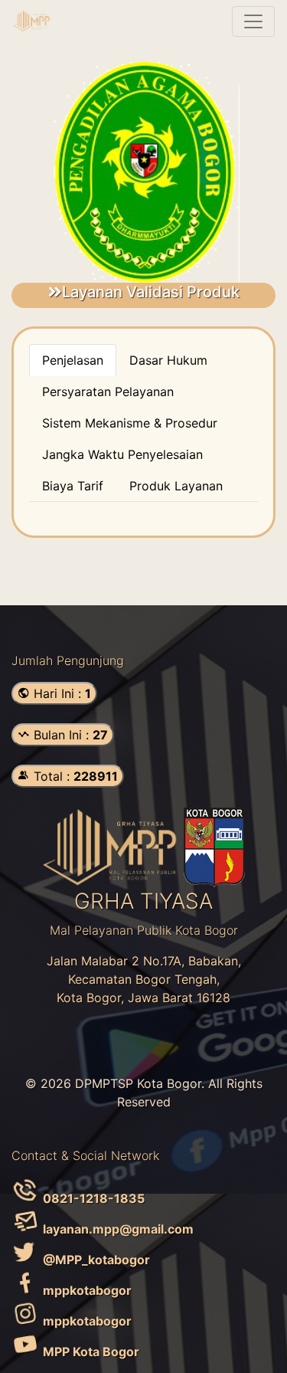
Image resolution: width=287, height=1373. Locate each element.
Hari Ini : (60, 693)
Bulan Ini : (69, 734)
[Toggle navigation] (253, 21)
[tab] (72, 360)
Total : (74, 776)
